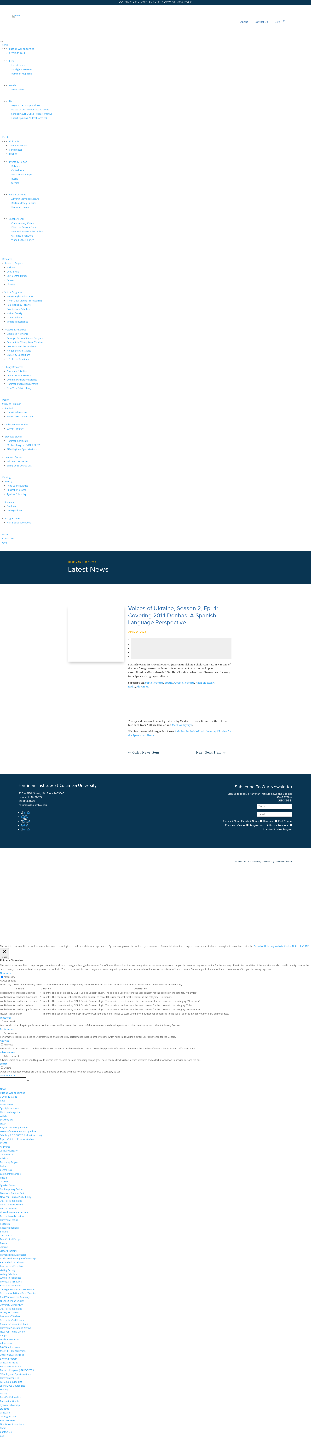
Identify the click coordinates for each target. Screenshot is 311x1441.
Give (277, 22)
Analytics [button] (4, 1040)
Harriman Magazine (21, 73)
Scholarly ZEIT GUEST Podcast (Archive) (32, 113)
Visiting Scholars (15, 317)
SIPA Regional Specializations (22, 449)
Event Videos (18, 89)
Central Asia (17, 170)
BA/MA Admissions (17, 412)
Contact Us (261, 22)
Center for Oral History (19, 375)
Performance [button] (7, 1029)
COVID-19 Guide (17, 53)
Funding (6, 477)
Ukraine (15, 182)
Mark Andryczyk (182, 725)
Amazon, (201, 682)
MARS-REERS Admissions (20, 416)
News (5, 44)
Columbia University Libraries (22, 379)
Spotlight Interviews (21, 69)
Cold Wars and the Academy (21, 346)
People (6, 399)
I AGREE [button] (304, 946)
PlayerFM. (142, 686)
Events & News (231, 821)
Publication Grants (16, 489)
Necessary (9, 976)
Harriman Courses (14, 457)
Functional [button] (5, 1017)
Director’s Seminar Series (24, 227)
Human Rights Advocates (20, 296)
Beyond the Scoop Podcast (25, 105)
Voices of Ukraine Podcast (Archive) (30, 109)
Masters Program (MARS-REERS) (24, 445)
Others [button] (3, 1063)
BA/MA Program (15, 428)
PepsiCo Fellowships (17, 485)
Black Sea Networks (17, 333)
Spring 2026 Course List (19, 465)
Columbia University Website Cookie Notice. (276, 946)
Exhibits (13, 153)
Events (5, 137)
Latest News (18, 65)
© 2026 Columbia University (248, 862)
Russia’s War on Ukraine (21, 48)
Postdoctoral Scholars (18, 309)
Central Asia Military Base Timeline (25, 342)
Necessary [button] (5, 973)
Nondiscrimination (284, 862)
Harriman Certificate (17, 440)
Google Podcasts (184, 682)
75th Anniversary (18, 145)
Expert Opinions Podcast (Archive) (29, 117)
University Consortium (18, 354)
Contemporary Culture (23, 223)
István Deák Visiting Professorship (24, 300)
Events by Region (18, 161)
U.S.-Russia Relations (22, 235)
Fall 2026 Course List (18, 461)
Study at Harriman (11, 403)
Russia (14, 178)
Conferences (15, 149)
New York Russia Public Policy (27, 231)
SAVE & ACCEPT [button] (8, 1075)
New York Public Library (19, 388)
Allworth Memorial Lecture (25, 198)
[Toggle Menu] (1, 41)
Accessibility (268, 862)
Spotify (169, 682)
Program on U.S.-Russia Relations (269, 825)
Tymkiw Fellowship (17, 494)
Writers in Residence (17, 321)
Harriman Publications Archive (22, 383)
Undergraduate (15, 510)
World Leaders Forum (22, 239)
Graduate (12, 506)
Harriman (268, 821)
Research (7, 259)
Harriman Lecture (20, 207)
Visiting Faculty (14, 313)
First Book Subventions (19, 522)
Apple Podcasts (153, 682)
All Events (14, 141)
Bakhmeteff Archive (17, 371)
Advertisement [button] (7, 1052)
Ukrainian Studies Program (277, 829)
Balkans (15, 166)
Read (11, 60)
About (244, 22)
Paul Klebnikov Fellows (19, 304)
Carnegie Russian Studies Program (25, 338)
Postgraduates (12, 518)
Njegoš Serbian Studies (19, 350)
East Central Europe (21, 174)
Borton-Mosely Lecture (23, 202)
